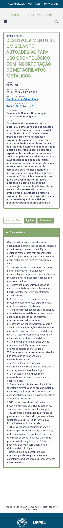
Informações (13, 220)
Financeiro (46, 220)
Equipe (30, 220)
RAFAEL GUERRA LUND (19, 106)
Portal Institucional (31, 15)
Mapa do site (51, 4)
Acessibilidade (16, 4)
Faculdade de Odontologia (22, 99)
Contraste (34, 4)
